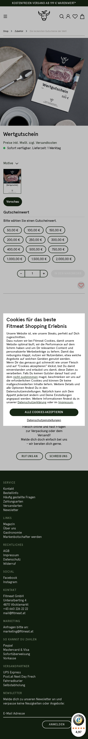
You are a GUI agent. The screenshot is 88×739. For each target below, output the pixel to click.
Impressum (65, 402)
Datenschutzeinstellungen (44, 420)
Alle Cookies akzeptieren (44, 412)
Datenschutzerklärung (32, 402)
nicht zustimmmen (25, 377)
